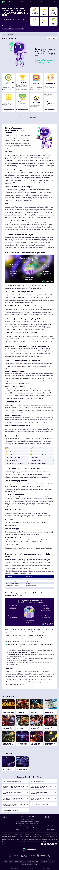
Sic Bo (6, 829)
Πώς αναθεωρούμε (50, 829)
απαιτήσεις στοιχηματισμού (12, 309)
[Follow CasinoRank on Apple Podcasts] (55, 848)
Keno (6, 827)
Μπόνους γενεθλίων (20, 116)
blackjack (40, 501)
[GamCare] (41, 860)
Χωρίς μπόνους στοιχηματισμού (33, 116)
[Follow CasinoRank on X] (47, 848)
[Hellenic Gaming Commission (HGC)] (10, 860)
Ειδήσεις (55, 1)
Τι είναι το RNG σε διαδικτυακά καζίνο (27, 830)
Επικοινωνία (50, 827)
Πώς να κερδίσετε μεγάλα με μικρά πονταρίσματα (27, 828)
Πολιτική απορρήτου (50, 833)
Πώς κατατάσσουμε (50, 831)
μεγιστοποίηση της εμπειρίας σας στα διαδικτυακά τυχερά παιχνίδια (27, 682)
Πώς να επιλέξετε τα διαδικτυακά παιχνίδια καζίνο (27, 825)
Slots (6, 831)
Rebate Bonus (5, 116)
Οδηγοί (49, 1)
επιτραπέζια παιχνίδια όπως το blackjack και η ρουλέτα (17, 329)
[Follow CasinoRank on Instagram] (44, 848)
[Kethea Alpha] (32, 860)
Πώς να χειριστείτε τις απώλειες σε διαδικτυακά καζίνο (26, 832)
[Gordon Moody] (24, 860)
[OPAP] (15, 860)
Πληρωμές (43, 1)
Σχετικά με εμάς (50, 825)
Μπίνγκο (6, 825)
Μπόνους (36, 1)
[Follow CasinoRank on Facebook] (42, 848)
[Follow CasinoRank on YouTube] (50, 848)
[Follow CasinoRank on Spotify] (53, 848)
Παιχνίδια (29, 1)
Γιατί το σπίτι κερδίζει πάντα (27, 823)
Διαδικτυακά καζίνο (20, 1)
